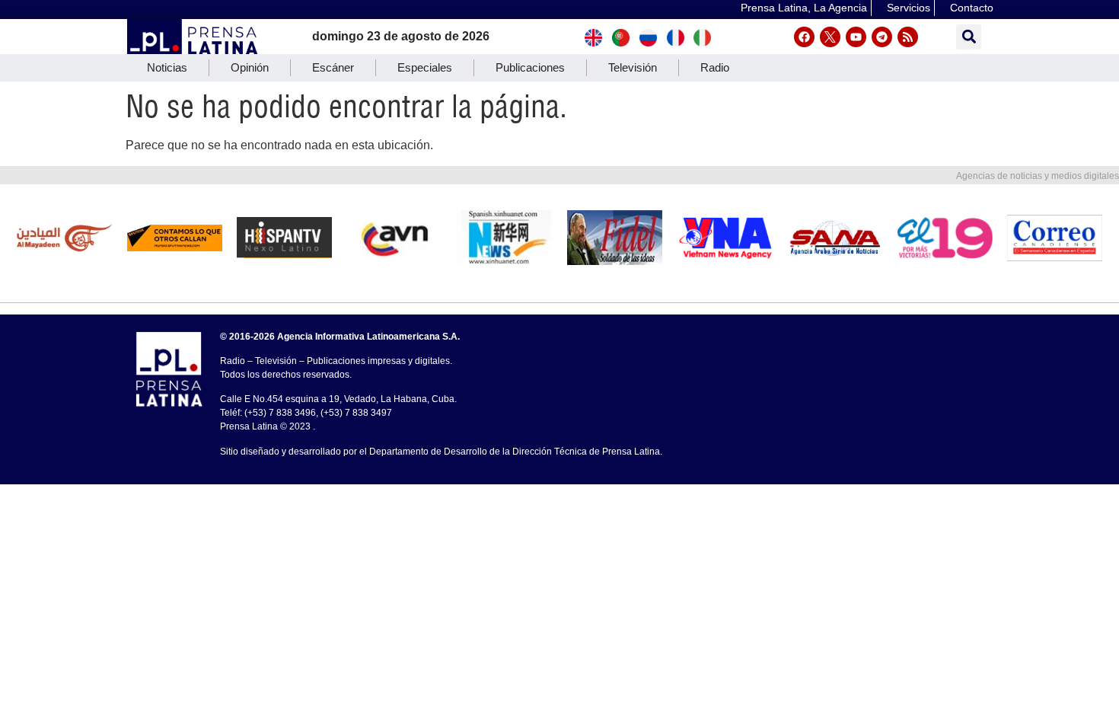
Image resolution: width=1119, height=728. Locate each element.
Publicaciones (530, 67)
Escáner (333, 67)
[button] (968, 36)
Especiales (424, 67)
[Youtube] (856, 37)
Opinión (250, 67)
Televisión (632, 67)
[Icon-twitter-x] (830, 37)
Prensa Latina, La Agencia (804, 8)
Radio (714, 67)
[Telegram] (882, 37)
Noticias (167, 67)
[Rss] (907, 37)
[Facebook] (804, 37)
